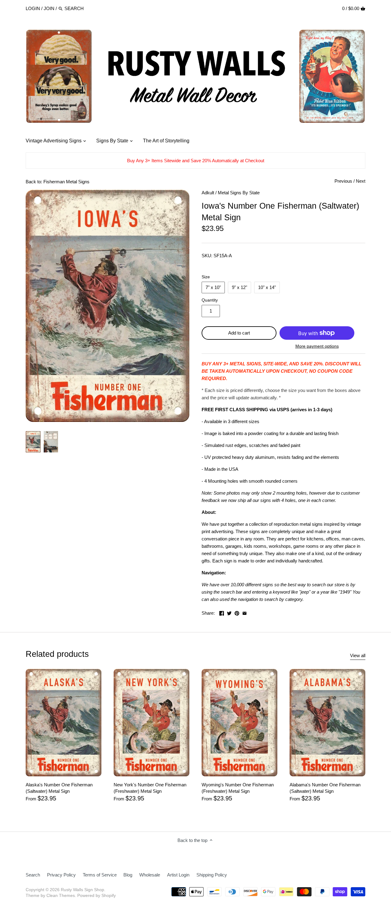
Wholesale (149, 874)
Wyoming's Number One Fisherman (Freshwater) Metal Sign (238, 788)
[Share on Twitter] (229, 612)
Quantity (210, 300)
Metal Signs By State (239, 192)
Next (360, 181)
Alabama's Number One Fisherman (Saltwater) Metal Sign (325, 788)
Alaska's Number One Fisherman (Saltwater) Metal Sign (59, 788)
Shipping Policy (211, 874)
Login (33, 8)
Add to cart (239, 332)
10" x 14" (267, 287)
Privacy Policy (61, 874)
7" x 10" (213, 287)
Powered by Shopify (96, 895)
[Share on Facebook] (221, 612)
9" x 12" (239, 287)
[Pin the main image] (237, 612)
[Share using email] (244, 612)
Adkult (208, 192)
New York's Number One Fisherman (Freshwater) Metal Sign (150, 788)
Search (33, 874)
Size (206, 277)
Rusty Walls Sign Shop (82, 889)
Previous (343, 181)
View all (357, 655)
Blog (127, 874)
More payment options (317, 346)
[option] (33, 441)
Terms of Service (100, 874)
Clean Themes (60, 895)
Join (49, 8)
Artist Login (178, 874)
